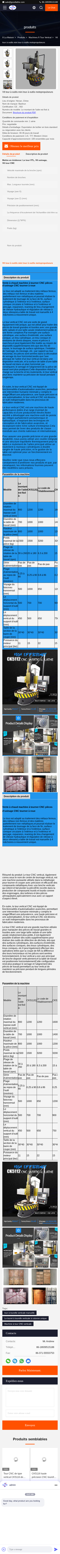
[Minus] (56, 1485)
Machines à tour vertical (40, 37)
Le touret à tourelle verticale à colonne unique (25, 1318)
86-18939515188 (49, 2)
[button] (8, 88)
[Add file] (4, 1549)
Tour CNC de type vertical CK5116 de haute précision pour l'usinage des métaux (14, 1475)
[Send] (56, 1549)
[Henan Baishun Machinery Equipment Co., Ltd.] (14, 7)
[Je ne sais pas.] (15, 1361)
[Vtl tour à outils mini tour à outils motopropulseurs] (36, 68)
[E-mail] (28, 1361)
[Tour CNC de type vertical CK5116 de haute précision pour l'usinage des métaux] (15, 1459)
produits (21, 37)
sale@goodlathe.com (15, 2)
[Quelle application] (22, 1361)
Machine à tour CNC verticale (17, 1324)
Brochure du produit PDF (24, 112)
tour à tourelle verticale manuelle (19, 1313)
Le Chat (51, 7)
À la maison (8, 37)
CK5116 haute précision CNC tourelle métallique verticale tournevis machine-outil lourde (44, 1475)
